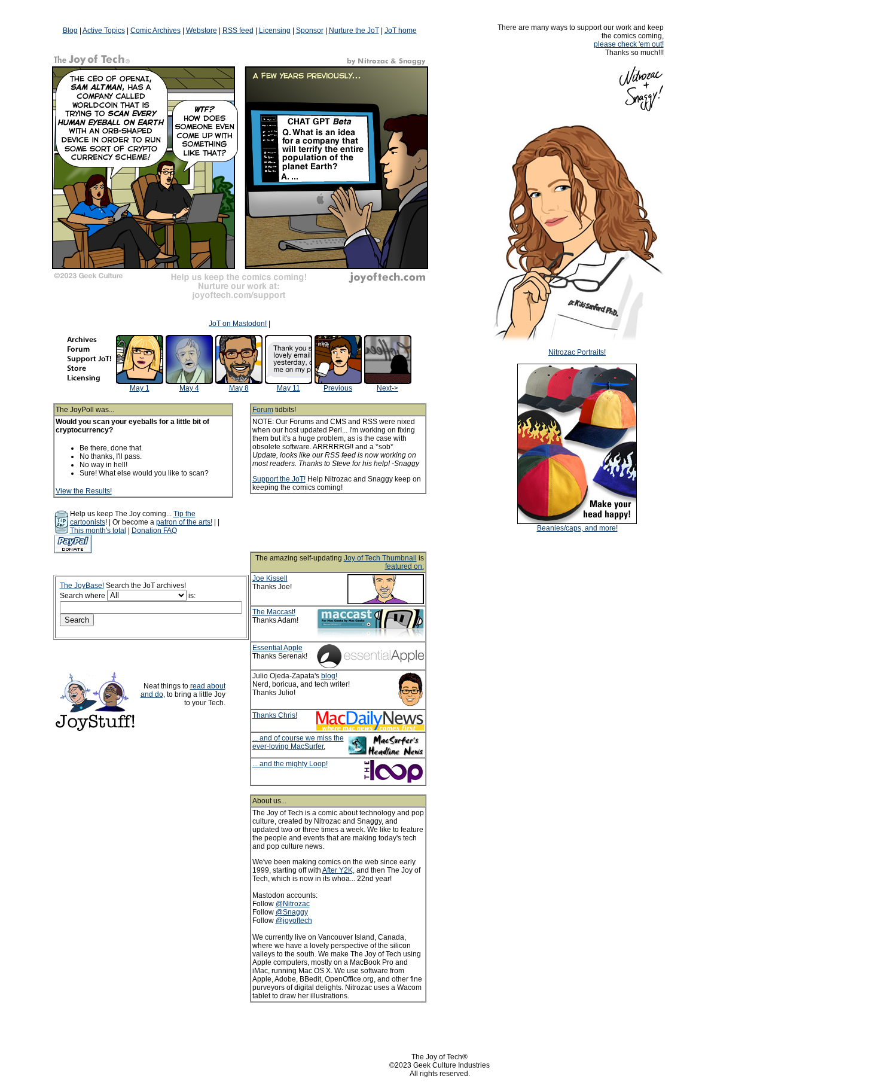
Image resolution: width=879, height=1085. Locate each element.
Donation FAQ (154, 530)
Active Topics (104, 30)
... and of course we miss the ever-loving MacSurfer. (298, 742)
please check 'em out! (629, 44)
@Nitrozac (293, 904)
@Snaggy (292, 912)
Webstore (201, 30)
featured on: (404, 566)
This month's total (98, 530)
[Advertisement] (354, 523)
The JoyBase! (82, 585)
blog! (329, 676)
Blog (70, 30)
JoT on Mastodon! (238, 323)
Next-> (387, 388)
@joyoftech (294, 920)
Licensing (275, 30)
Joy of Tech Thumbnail (380, 558)
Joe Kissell (270, 578)
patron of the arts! (184, 522)
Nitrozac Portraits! (577, 352)
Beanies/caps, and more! (577, 528)
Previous (337, 388)
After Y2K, (338, 870)
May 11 (288, 388)
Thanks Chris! (274, 715)
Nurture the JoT (354, 30)
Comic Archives (155, 30)
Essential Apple (277, 648)
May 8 (239, 388)
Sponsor (309, 30)
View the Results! (84, 491)
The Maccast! (273, 612)
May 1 (139, 388)
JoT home (400, 30)
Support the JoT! (279, 479)
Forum (262, 410)
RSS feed (238, 30)
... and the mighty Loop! (290, 764)
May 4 (189, 388)
